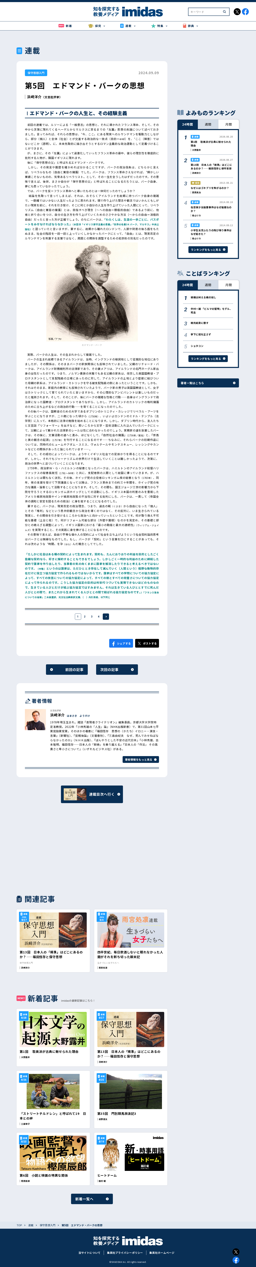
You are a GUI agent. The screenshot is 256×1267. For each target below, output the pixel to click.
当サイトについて (89, 1252)
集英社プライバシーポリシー (125, 1252)
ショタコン (197, 346)
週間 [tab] (208, 124)
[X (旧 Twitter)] (235, 1251)
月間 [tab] (228, 124)
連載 (30, 1225)
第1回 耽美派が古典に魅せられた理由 (49, 1051)
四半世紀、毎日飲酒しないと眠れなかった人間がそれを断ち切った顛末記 (130, 954)
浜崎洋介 (34, 96)
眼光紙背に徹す (200, 323)
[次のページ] (106, 616)
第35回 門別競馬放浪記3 (117, 1113)
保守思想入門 (36, 73)
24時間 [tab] (187, 124)
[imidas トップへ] (128, 12)
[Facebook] (235, 1260)
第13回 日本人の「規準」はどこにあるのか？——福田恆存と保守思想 (51, 954)
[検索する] (224, 11)
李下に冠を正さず (201, 334)
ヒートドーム (107, 1175)
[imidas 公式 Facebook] (245, 11)
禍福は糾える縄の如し (203, 297)
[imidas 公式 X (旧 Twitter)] (237, 11)
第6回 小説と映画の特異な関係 (44, 1175)
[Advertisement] (53, 848)
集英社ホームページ (161, 1252)
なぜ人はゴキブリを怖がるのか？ (210, 188)
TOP (19, 1225)
